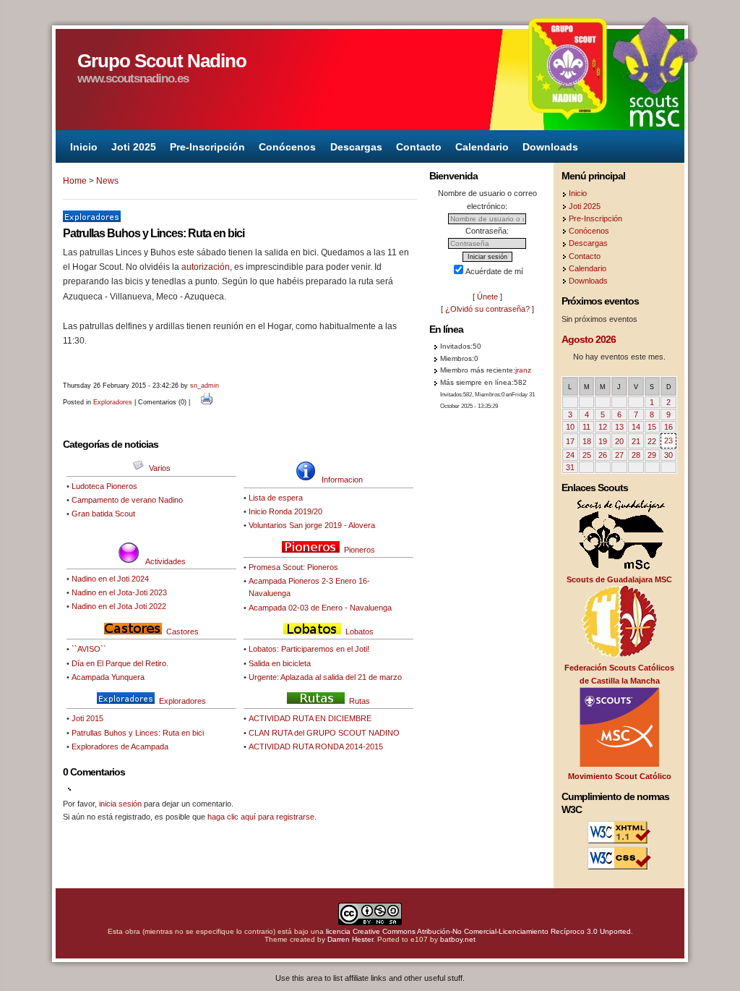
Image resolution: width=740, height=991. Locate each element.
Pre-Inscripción (207, 146)
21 (636, 441)
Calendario (482, 146)
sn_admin (204, 385)
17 (570, 441)
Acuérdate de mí (494, 271)
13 (619, 426)
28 (636, 455)
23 (668, 440)
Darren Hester (350, 939)
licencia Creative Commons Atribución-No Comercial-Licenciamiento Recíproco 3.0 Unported (478, 931)
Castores (182, 631)
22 (652, 441)
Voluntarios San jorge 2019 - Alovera (312, 525)
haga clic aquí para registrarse (260, 816)
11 (586, 426)
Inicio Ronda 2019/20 (285, 511)
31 (570, 467)
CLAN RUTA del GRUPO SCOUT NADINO (324, 732)
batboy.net (458, 939)
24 (570, 455)
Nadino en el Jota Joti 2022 (119, 606)
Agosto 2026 (589, 339)
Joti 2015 (87, 718)
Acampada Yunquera (108, 677)
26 (602, 455)
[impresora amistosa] (206, 402)
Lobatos (359, 631)
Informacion (342, 479)
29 (652, 455)
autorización (205, 267)
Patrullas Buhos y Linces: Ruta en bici (138, 732)
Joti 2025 (133, 146)
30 (668, 455)
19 (602, 441)
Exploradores (112, 402)
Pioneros (359, 549)
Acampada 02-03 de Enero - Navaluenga (320, 607)
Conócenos (287, 146)
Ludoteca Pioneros (104, 486)
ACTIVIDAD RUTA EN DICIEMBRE (310, 718)
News (107, 181)
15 (652, 426)
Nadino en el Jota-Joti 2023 (119, 592)
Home (75, 181)
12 (602, 426)
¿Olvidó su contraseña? (487, 309)
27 (619, 455)
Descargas (356, 146)
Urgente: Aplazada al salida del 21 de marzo (325, 677)
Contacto (419, 146)
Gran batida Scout (103, 513)
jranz (523, 370)
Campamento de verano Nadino (127, 500)
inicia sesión (120, 803)
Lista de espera (276, 497)
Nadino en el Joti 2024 (110, 578)
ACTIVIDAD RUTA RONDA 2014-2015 (316, 746)
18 (586, 441)
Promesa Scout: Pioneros (293, 567)
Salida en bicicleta (280, 663)
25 (586, 455)
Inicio (84, 146)
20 (619, 441)
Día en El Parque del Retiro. (120, 663)
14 (636, 426)
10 (570, 426)
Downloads (550, 146)
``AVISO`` (89, 649)
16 (668, 426)
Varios (160, 468)
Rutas (359, 701)
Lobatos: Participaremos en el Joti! (309, 649)
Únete (487, 296)
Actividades (165, 561)
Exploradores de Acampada (120, 746)
